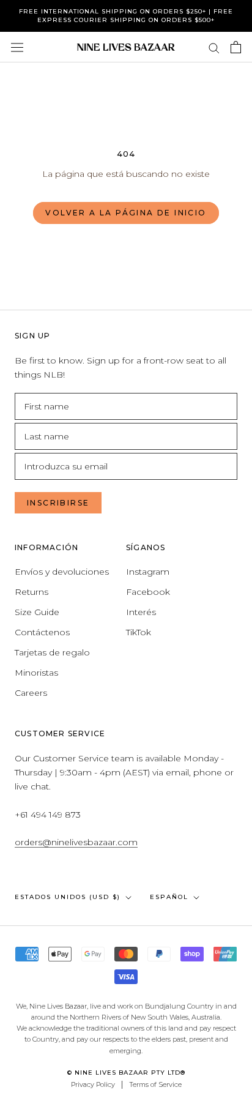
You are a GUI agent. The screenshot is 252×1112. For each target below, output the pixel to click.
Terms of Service (155, 1084)
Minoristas (36, 672)
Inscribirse (58, 502)
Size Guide (37, 612)
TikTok (138, 632)
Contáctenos (42, 632)
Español (169, 897)
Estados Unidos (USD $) (67, 897)
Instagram (147, 571)
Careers (31, 692)
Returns (31, 591)
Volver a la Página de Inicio (125, 212)
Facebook (148, 591)
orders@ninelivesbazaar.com (76, 842)
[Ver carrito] (236, 47)
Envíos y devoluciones (62, 571)
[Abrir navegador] (17, 47)
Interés (141, 612)
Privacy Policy (93, 1084)
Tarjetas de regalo (52, 652)
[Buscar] (214, 47)
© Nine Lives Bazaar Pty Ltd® (126, 1073)
